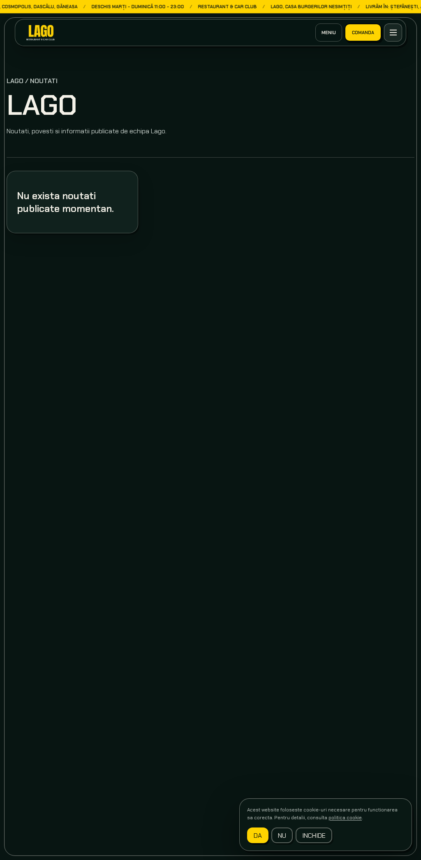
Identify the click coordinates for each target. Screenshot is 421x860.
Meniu (329, 32)
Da (258, 835)
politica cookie (345, 817)
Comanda (363, 32)
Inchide (314, 835)
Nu (282, 835)
